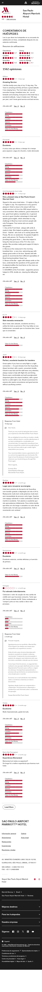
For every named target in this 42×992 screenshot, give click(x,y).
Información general (9, 833)
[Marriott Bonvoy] (34, 2)
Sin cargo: (13, 867)
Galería (23, 833)
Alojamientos (6, 838)
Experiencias (6, 846)
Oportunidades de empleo (30, 951)
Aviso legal (25, 838)
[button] (26, 2)
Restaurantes (6, 842)
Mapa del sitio (21, 961)
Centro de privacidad (8, 959)
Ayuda (30, 961)
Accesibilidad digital (8, 961)
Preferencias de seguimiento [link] (10, 951)
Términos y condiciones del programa (13, 956)
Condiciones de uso (8, 953)
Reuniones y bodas (8, 850)
